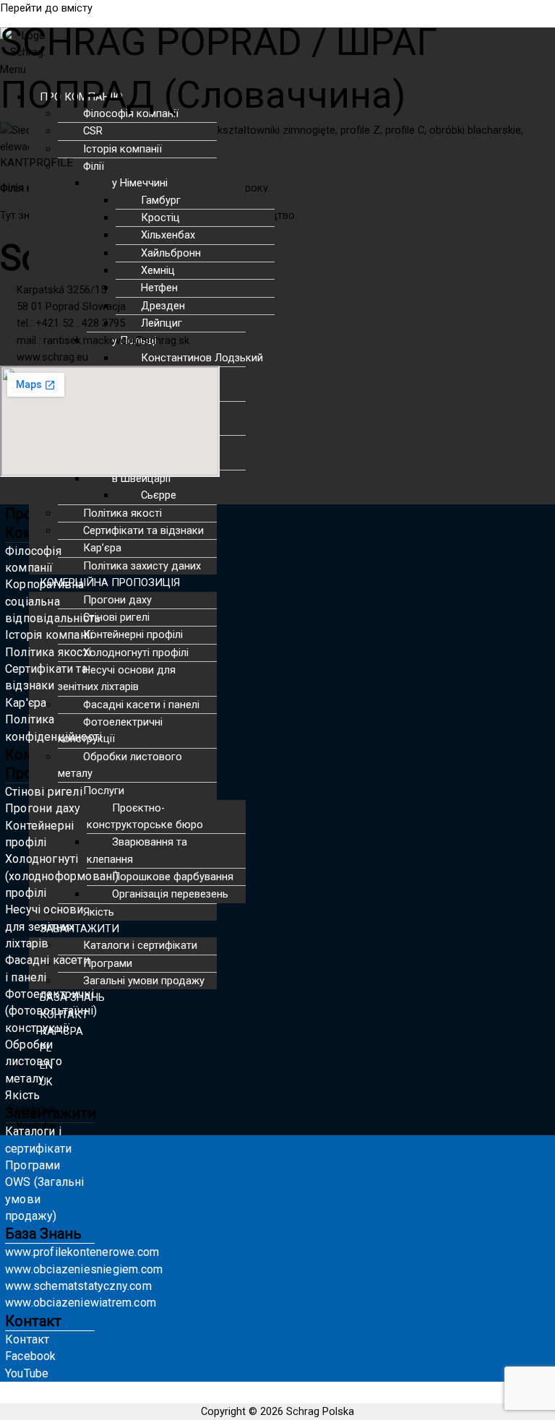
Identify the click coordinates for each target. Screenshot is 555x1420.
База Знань (43, 1233)
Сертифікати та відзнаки (143, 530)
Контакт (33, 1321)
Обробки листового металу (120, 765)
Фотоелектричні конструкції (110, 730)
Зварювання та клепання (137, 850)
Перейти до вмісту (46, 7)
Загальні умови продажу (144, 980)
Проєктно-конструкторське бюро (145, 816)
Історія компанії (122, 148)
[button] (235, 583)
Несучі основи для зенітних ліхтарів (117, 678)
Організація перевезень (170, 893)
